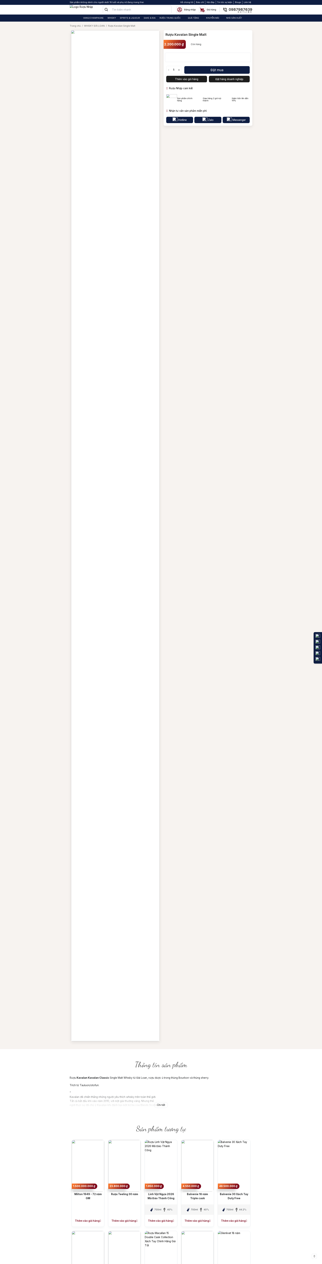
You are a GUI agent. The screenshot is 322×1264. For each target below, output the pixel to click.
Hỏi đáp (210, 2)
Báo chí (200, 2)
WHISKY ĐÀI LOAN (94, 25)
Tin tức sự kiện (224, 2)
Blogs (238, 2)
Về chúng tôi (186, 2)
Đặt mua (217, 70)
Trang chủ (75, 25)
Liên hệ (247, 2)
